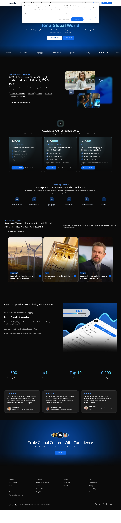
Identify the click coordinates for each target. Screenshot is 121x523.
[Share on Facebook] (96, 504)
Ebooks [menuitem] (38, 486)
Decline (90, 19)
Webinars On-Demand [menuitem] (42, 482)
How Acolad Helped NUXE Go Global (57, 277)
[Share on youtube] (111, 504)
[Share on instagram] (103, 504)
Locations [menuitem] (11, 489)
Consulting (13, 96)
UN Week (83, 273)
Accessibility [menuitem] (92, 489)
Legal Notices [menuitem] (93, 482)
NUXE (47, 273)
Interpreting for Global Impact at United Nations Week (93, 277)
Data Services (48, 93)
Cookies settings (64, 19)
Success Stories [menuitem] (40, 489)
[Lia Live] (95, 140)
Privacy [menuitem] (91, 486)
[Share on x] (100, 504)
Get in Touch (106, 3)
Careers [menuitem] (11, 492)
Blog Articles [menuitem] (39, 492)
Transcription (22, 96)
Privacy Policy (88, 9)
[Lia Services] (60, 140)
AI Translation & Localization (17, 93)
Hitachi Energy (14, 273)
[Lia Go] (26, 140)
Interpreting (31, 93)
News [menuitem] (10, 486)
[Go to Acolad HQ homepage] (14, 3)
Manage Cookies (45, 504)
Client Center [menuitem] (67, 482)
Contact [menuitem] (65, 486)
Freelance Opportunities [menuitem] (16, 495)
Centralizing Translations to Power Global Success (21, 277)
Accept (77, 19)
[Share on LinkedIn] (107, 504)
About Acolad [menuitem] (13, 482)
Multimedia (39, 93)
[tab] (31, 313)
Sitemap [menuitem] (91, 492)
